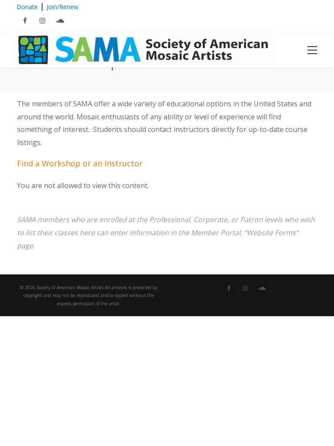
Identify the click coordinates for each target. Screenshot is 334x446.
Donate (27, 7)
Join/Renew (62, 7)
